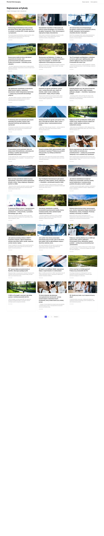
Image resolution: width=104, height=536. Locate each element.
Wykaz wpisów (85, 2)
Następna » (56, 316)
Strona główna (94, 2)
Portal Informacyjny (14, 2)
